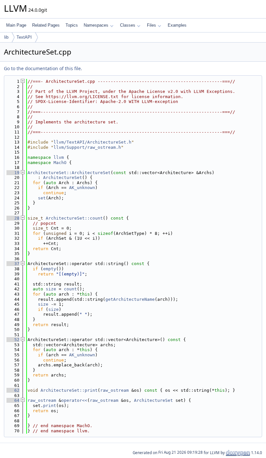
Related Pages (46, 25)
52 (12, 339)
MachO (60, 162)
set (42, 198)
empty (49, 268)
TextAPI (24, 37)
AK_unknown (82, 187)
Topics (72, 25)
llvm (59, 157)
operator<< (74, 400)
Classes (127, 25)
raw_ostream (114, 390)
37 (12, 263)
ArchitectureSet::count (74, 218)
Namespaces (96, 25)
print (49, 405)
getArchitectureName (130, 299)
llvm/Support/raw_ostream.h (87, 147)
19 (12, 172)
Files (151, 25)
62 (12, 390)
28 (12, 218)
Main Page (16, 25)
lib (6, 37)
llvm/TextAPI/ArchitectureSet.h (92, 142)
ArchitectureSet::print (69, 390)
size (51, 288)
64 (12, 400)
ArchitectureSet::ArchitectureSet (69, 172)
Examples (177, 25)
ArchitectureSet (62, 177)
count (70, 288)
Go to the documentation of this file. (43, 68)
